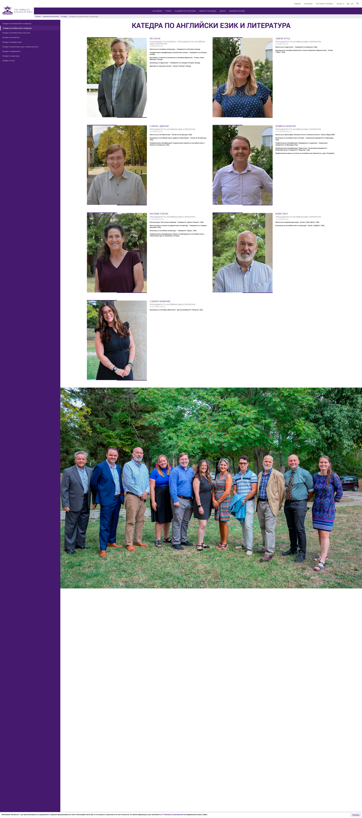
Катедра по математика (10, 37)
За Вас (340, 4)
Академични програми (185, 11)
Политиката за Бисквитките (173, 814)
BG (348, 4)
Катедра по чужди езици (11, 56)
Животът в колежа (207, 11)
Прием (168, 11)
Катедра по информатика (11, 51)
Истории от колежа (324, 4)
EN (352, 4)
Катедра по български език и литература (16, 23)
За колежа (157, 11)
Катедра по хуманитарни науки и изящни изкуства (20, 47)
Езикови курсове (237, 11)
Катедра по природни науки (12, 42)
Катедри (64, 16)
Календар (308, 4)
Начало (38, 16)
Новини (297, 4)
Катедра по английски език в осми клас (16, 33)
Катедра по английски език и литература (17, 28)
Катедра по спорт (8, 61)
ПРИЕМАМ (355, 815)
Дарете (223, 11)
